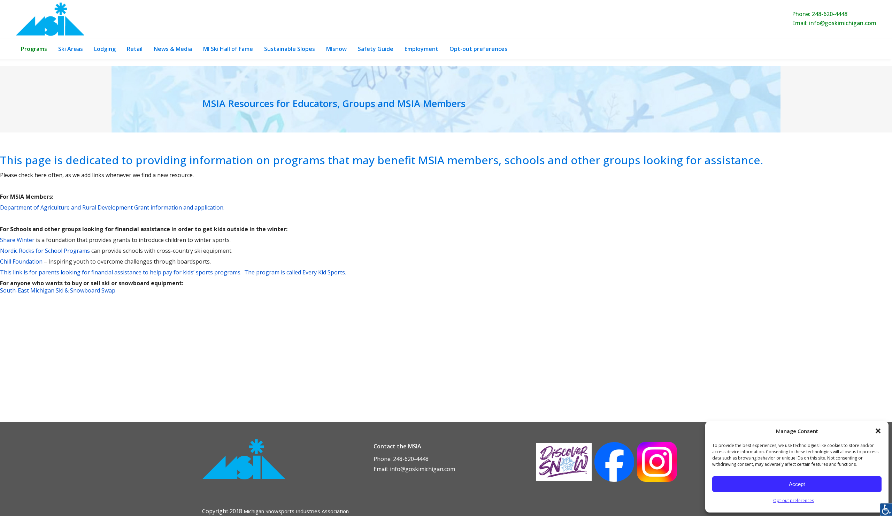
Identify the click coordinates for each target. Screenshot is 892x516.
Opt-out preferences (793, 500)
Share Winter (17, 240)
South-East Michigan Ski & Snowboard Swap (57, 290)
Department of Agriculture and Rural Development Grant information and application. (112, 207)
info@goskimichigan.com (842, 23)
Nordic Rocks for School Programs (45, 251)
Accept (797, 484)
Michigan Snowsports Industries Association (296, 511)
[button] (878, 430)
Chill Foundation (21, 261)
